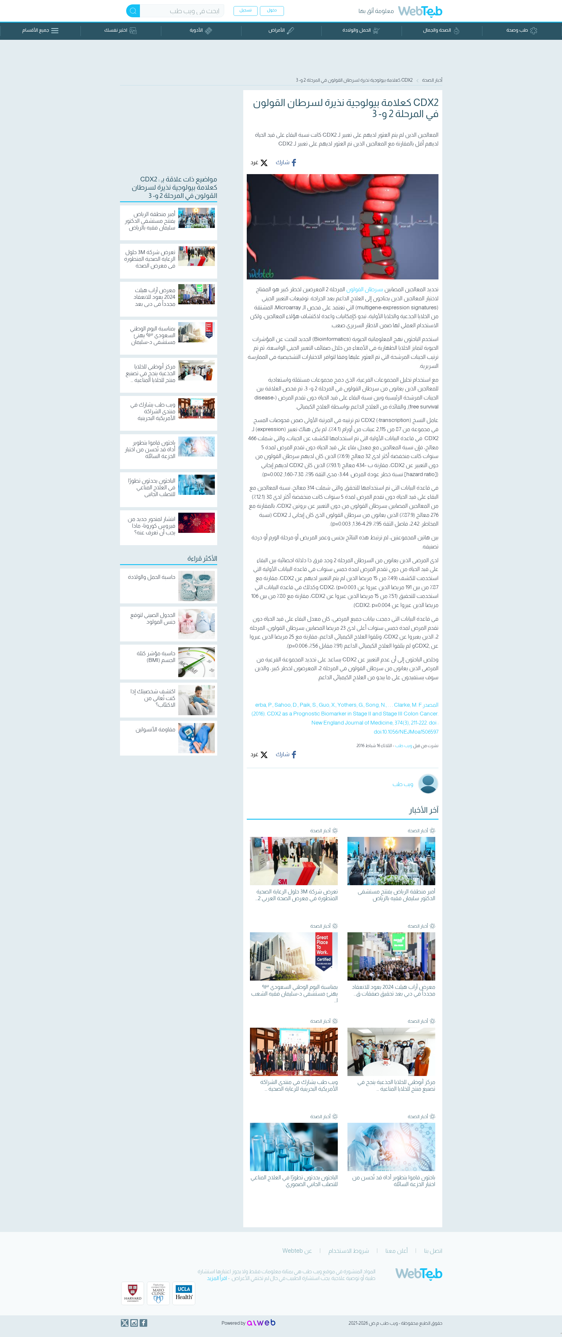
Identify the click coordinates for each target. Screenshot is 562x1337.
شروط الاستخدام (348, 1250)
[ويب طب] (420, 12)
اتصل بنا (433, 1250)
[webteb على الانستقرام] (134, 1323)
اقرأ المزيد (217, 1278)
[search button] (133, 10)
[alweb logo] (261, 1323)
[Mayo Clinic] (158, 1293)
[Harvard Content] (132, 1293)
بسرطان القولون (364, 289)
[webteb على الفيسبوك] (143, 1323)
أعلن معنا (396, 1250)
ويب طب (403, 745)
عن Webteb (297, 1250)
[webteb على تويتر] (124, 1323)
